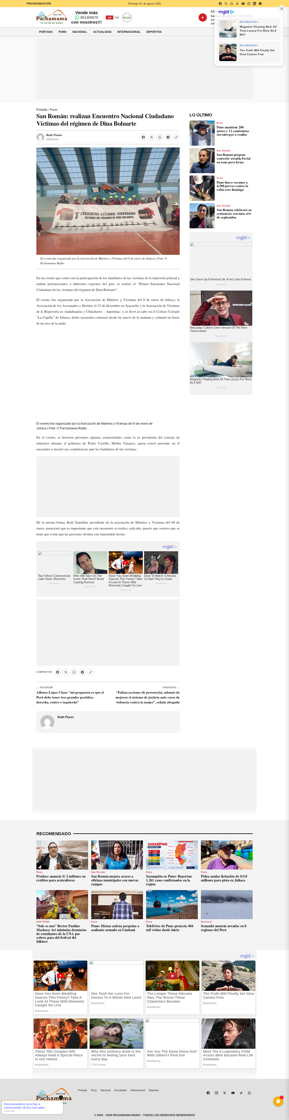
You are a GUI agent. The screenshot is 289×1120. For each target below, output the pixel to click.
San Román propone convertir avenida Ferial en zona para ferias (233, 158)
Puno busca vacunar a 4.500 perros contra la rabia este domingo (232, 186)
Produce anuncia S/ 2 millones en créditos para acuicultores (61, 878)
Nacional (80, 31)
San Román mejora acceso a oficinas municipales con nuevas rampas (114, 880)
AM (109, 17)
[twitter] (226, 3)
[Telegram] (168, 137)
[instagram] (248, 3)
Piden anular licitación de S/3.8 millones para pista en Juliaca (224, 878)
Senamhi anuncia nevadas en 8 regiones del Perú (223, 927)
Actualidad (102, 31)
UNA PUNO (43, 922)
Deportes (154, 31)
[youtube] (243, 3)
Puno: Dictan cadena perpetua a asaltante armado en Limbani (115, 927)
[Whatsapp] (159, 137)
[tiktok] (237, 3)
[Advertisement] (144, 68)
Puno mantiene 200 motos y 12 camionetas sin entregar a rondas (233, 131)
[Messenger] (260, 3)
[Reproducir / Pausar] (203, 17)
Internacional (129, 31)
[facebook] (220, 3)
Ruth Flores (54, 135)
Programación (39, 3)
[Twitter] (151, 137)
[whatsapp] (231, 3)
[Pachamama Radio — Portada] (51, 17)
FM (117, 17)
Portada (46, 31)
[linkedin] (254, 3)
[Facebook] (143, 137)
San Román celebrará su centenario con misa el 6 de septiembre (234, 213)
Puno (63, 31)
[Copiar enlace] (176, 137)
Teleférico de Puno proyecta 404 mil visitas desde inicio (169, 927)
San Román (224, 150)
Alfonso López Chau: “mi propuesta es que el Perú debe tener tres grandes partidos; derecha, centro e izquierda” (70, 697)
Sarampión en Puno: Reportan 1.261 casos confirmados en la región (169, 880)
